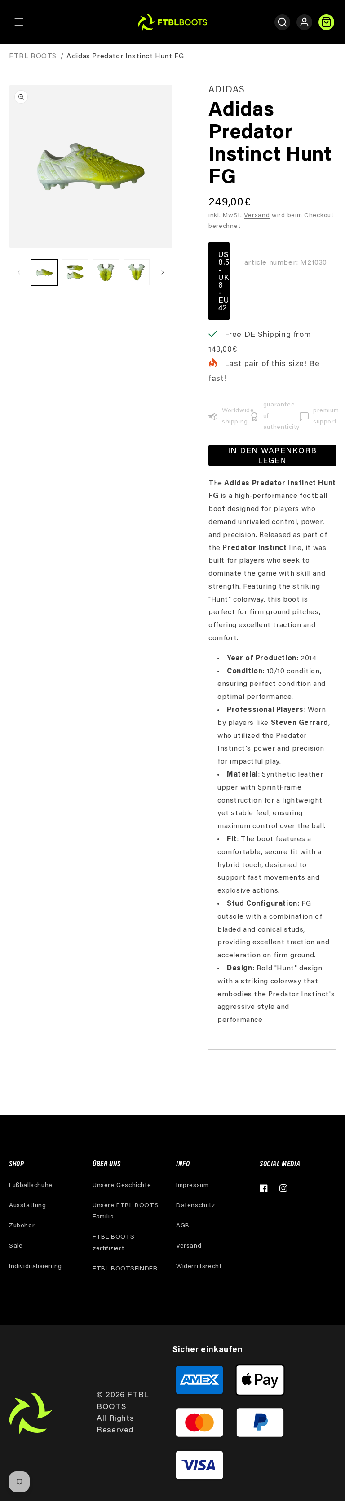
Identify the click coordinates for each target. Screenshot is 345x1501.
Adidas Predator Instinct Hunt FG (125, 56)
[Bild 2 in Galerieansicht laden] (75, 272)
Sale (15, 1246)
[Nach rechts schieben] (162, 272)
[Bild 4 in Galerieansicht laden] (137, 272)
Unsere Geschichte (122, 1185)
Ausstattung (27, 1206)
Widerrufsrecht (198, 1267)
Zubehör (22, 1226)
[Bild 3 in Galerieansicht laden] (106, 272)
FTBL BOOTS (33, 56)
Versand (257, 216)
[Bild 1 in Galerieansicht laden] (44, 272)
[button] (19, 22)
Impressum (192, 1185)
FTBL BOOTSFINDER (125, 1269)
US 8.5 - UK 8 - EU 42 (224, 282)
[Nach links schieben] (19, 272)
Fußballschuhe (31, 1185)
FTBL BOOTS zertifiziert (114, 1243)
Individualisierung (35, 1267)
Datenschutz (195, 1206)
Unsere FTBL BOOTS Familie (126, 1211)
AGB (183, 1226)
